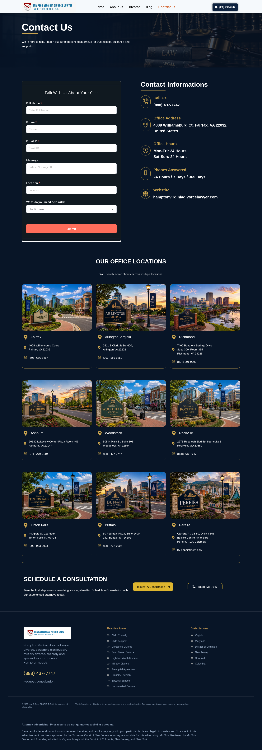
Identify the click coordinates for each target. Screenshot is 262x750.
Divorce (134, 7)
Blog (149, 7)
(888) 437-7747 (39, 673)
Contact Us (166, 7)
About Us (116, 7)
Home (100, 7)
